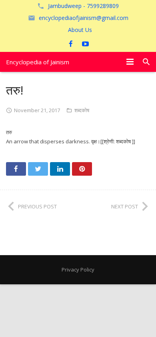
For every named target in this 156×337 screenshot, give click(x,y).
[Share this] (16, 169)
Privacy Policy (78, 269)
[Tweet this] (38, 169)
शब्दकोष (81, 110)
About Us (80, 30)
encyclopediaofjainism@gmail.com (83, 18)
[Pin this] (82, 169)
